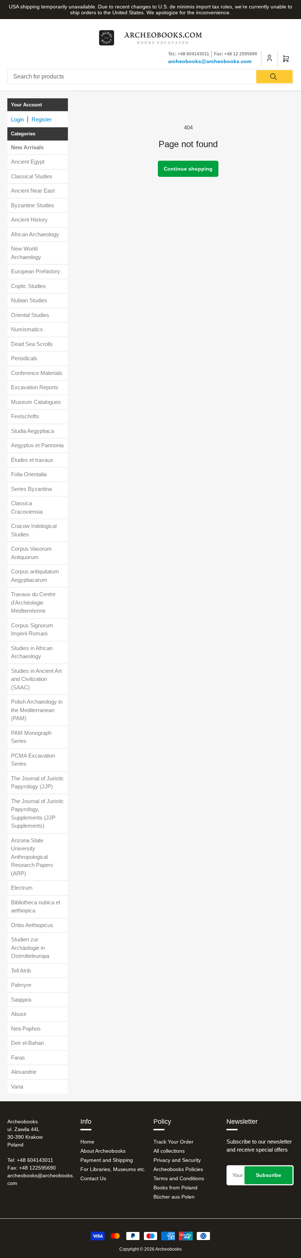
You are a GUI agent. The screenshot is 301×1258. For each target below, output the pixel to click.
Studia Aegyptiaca (32, 431)
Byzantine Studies (32, 205)
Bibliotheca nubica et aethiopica (35, 906)
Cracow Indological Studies (34, 530)
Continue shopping (188, 169)
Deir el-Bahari (27, 1043)
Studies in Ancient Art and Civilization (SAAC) (36, 679)
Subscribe (268, 1175)
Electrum (22, 888)
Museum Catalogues (36, 402)
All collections (169, 1151)
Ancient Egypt (27, 161)
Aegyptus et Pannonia (37, 445)
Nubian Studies (29, 300)
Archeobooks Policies (178, 1169)
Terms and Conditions (178, 1178)
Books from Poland (175, 1187)
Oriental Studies (30, 315)
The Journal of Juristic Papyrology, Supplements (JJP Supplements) (37, 813)
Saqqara (21, 999)
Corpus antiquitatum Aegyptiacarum (35, 575)
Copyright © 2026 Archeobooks (150, 1249)
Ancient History (29, 219)
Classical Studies (31, 176)
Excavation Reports (34, 387)
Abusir (18, 1014)
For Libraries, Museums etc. (113, 1169)
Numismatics (27, 329)
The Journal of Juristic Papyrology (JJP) (37, 782)
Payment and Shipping (106, 1160)
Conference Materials (36, 373)
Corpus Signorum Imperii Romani (32, 629)
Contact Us (93, 1178)
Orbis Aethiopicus (32, 925)
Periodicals (24, 358)
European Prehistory (35, 271)
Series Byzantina (31, 489)
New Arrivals (27, 147)
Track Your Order (173, 1142)
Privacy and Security (177, 1160)
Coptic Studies (28, 286)
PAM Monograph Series (31, 737)
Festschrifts (25, 416)
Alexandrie (23, 1072)
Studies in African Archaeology (31, 652)
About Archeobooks (103, 1151)
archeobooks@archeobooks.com (209, 61)
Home (87, 1142)
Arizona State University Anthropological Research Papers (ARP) (32, 856)
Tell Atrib (21, 970)
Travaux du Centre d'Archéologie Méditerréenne (33, 602)
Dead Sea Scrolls (32, 344)
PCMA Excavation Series (33, 759)
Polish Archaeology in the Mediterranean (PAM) (36, 710)
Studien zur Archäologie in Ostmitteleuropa (30, 947)
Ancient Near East (33, 190)
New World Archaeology (26, 252)
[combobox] (150, 76)
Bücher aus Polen (174, 1197)
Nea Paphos (26, 1028)
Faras (18, 1057)
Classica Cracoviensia (27, 507)
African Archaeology (35, 234)
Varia (17, 1086)
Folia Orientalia (29, 474)
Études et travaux (32, 460)
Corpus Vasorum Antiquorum (31, 553)
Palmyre (21, 985)
